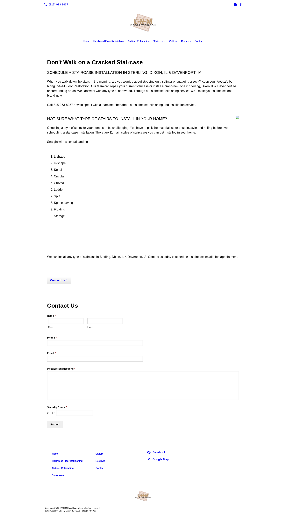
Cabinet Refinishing (138, 41)
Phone (52, 337)
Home (86, 41)
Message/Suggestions (61, 368)
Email (51, 353)
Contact (199, 41)
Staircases (159, 41)
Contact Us (57, 280)
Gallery (173, 41)
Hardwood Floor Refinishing (108, 41)
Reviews (186, 41)
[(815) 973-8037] (55, 4)
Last (90, 327)
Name (51, 315)
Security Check (57, 407)
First (51, 327)
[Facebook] (235, 4)
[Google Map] (240, 4)
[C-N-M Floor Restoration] (143, 496)
